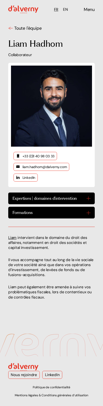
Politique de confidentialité (51, 387)
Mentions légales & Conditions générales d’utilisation (51, 395)
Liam (12, 237)
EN (65, 9)
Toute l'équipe (28, 28)
